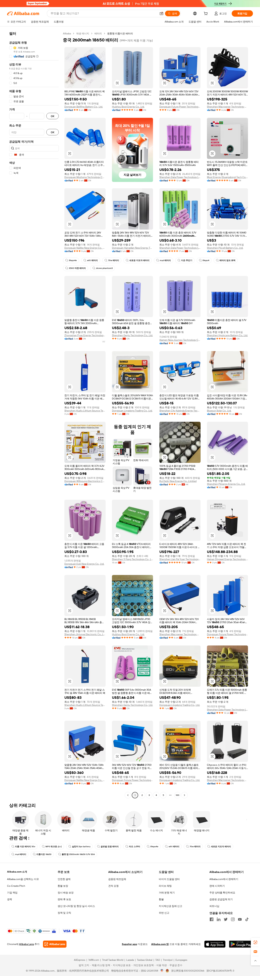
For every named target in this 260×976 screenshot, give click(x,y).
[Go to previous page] (128, 795)
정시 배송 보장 (66, 892)
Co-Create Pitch (16, 885)
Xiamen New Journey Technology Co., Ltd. (180, 340)
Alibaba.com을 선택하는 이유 (23, 879)
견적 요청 (113, 885)
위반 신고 (164, 912)
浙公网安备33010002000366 (187, 970)
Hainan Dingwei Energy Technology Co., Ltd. (227, 559)
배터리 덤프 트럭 (227, 260)
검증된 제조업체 (117, 879)
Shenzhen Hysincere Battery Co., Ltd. (227, 335)
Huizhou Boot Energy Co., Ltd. (128, 106)
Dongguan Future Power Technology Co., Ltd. (180, 106)
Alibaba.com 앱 (160, 944)
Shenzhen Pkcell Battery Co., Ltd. (225, 247)
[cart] (206, 14)
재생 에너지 (82, 33)
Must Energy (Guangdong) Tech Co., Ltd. (227, 177)
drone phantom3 (104, 268)
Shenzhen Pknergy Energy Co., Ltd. (226, 484)
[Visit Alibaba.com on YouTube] (240, 919)
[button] (161, 13)
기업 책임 (12, 892)
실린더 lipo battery (81, 846)
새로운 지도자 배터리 (139, 260)
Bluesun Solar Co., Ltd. (219, 410)
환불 (161, 899)
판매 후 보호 (64, 899)
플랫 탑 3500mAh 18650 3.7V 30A (78, 854)
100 (177, 795)
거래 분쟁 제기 (167, 892)
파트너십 (214, 906)
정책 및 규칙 (64, 912)
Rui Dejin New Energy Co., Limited (178, 481)
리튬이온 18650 (43, 854)
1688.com (93, 959)
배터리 (98, 33)
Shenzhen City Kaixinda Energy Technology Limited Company (180, 410)
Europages (181, 959)
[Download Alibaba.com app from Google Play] (241, 944)
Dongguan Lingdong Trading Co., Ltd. (132, 410)
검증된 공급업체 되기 (221, 899)
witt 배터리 (92, 260)
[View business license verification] (162, 970)
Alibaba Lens (26, 944)
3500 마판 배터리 (77, 268)
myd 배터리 (165, 260)
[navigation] (34, 415)
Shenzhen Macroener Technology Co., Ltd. (227, 106)
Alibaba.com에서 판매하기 (223, 879)
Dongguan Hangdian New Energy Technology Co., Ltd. (132, 247)
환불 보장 (63, 885)
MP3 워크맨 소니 (53, 846)
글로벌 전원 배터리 (110, 846)
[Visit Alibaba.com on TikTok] (247, 919)
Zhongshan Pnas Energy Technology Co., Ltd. (85, 335)
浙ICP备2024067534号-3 (220, 970)
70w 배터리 (113, 260)
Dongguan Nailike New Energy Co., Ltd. (85, 247)
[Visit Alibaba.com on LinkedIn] (218, 919)
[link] (255, 942)
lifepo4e (73, 260)
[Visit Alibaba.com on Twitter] (226, 919)
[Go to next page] (184, 795)
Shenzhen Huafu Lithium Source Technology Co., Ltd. (85, 410)
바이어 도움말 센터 (169, 879)
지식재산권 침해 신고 (170, 906)
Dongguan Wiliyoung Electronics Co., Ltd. (85, 481)
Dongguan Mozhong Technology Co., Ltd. (85, 177)
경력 (9, 899)
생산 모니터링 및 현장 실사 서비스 (76, 906)
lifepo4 (206, 260)
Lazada (130, 959)
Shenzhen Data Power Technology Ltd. (180, 177)
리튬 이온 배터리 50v (25, 846)
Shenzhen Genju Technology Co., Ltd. (132, 335)
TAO (157, 959)
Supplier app (129, 944)
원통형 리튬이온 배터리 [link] (120, 33)
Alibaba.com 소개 (17, 871)
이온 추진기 (186, 260)
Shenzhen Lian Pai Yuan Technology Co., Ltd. (180, 559)
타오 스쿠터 (134, 846)
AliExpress (79, 959)
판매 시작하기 (217, 885)
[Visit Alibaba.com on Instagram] (233, 919)
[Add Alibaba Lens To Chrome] (55, 944)
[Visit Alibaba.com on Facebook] (211, 919)
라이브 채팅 (165, 885)
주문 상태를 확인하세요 (222, 892)
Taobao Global (144, 959)
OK (52, 116)
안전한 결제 (64, 879)
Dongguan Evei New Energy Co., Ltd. (84, 563)
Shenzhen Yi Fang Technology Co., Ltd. (132, 559)
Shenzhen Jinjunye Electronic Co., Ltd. (85, 634)
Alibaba (67, 33)
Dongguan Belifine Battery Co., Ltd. (83, 106)
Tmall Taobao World (112, 959)
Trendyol (167, 959)
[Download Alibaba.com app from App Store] (215, 944)
